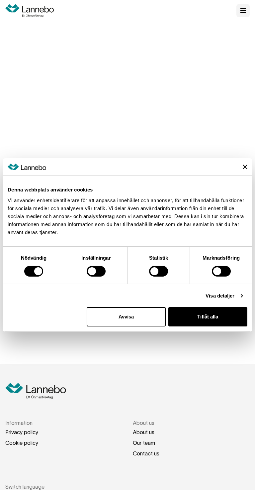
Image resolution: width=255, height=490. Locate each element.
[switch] (96, 271)
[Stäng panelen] (245, 167)
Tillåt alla (207, 316)
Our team (144, 443)
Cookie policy (21, 443)
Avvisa (126, 316)
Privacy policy (21, 432)
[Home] (31, 10)
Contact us (146, 453)
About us (143, 432)
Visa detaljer (220, 296)
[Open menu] (243, 10)
